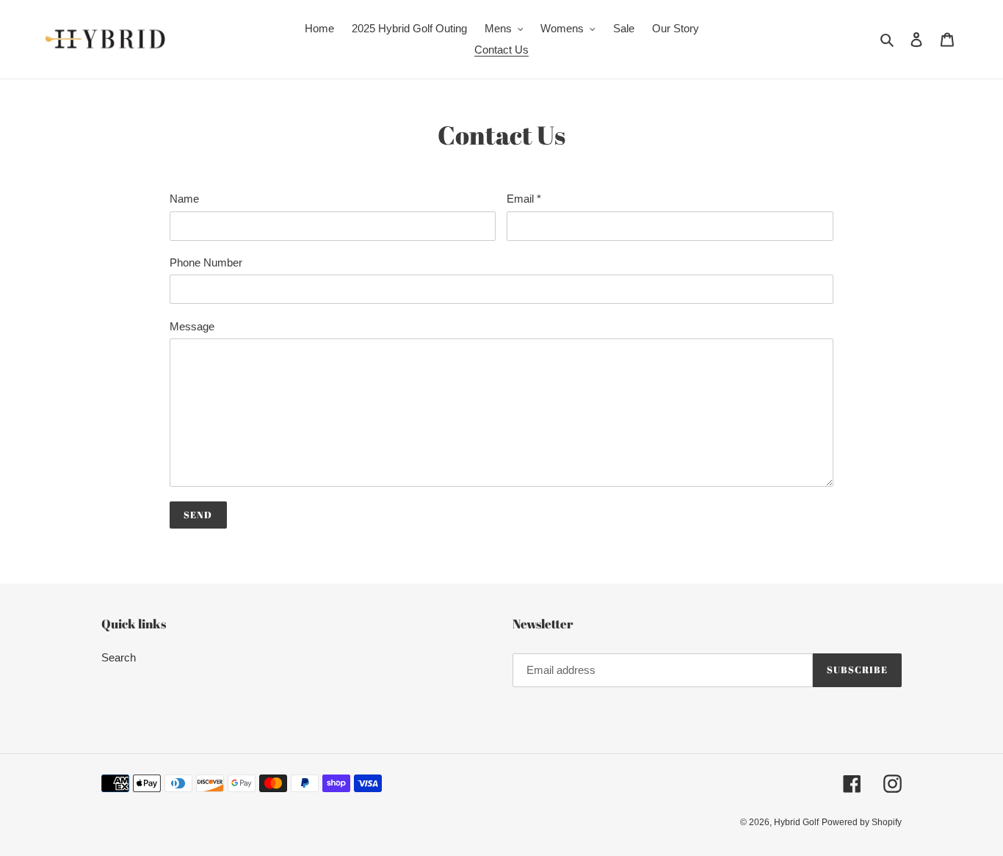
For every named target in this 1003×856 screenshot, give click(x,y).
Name (184, 198)
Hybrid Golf (796, 822)
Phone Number (206, 262)
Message (192, 326)
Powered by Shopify (862, 822)
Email (524, 198)
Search (118, 657)
